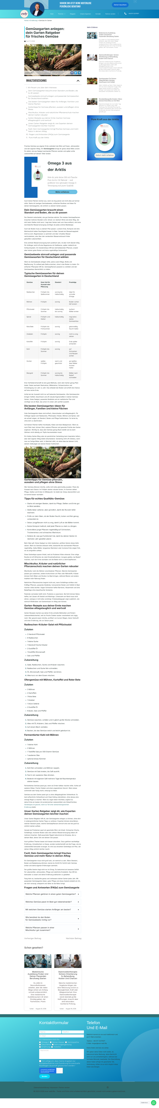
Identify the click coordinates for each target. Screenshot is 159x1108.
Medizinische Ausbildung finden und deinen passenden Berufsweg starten (38, 975)
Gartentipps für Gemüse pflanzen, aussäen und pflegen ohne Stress (53, 108)
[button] (72, 72)
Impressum (54, 1087)
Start (51, 14)
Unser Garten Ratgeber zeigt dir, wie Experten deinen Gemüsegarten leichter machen (50, 124)
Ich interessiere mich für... (49, 1039)
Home (26, 20)
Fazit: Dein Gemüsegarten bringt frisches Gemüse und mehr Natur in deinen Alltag (53, 130)
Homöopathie (73, 1042)
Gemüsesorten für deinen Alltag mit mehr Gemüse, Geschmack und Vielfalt (107, 80)
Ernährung (33, 20)
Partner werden (110, 14)
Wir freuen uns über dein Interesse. (42, 88)
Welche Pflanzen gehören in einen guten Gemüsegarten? (50, 894)
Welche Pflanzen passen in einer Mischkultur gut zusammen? (39, 928)
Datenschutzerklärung (41, 1087)
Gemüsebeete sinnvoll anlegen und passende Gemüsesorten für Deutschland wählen (53, 97)
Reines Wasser (58, 1042)
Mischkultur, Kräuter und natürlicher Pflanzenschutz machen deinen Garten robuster (53, 114)
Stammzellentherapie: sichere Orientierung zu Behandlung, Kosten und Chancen (68, 975)
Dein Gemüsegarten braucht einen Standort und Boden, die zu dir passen (53, 92)
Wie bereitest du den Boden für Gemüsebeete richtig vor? (38, 918)
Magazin (72, 14)
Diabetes (57, 1047)
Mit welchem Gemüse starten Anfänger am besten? (48, 909)
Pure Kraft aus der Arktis (38, 138)
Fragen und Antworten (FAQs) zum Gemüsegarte (49, 134)
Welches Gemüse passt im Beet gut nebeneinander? (48, 902)
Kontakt (98, 14)
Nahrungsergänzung (62, 1045)
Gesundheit (46, 1045)
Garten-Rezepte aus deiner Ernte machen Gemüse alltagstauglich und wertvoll (49, 119)
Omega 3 (45, 1042)
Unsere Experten (85, 14)
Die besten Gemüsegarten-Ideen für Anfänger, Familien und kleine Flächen (53, 103)
